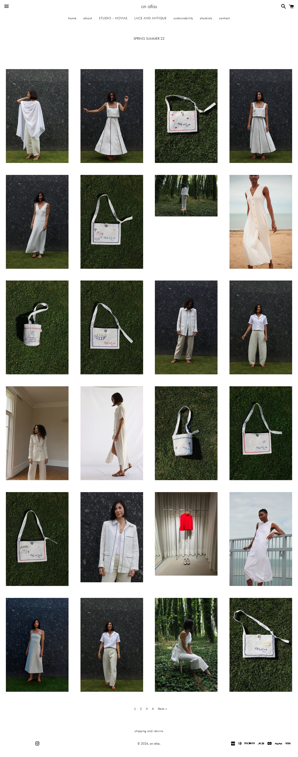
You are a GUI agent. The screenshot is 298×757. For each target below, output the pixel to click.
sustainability (183, 18)
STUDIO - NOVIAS (113, 18)
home (72, 18)
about (87, 18)
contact (224, 18)
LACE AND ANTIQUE (150, 18)
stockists (206, 18)
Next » (162, 708)
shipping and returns (149, 731)
